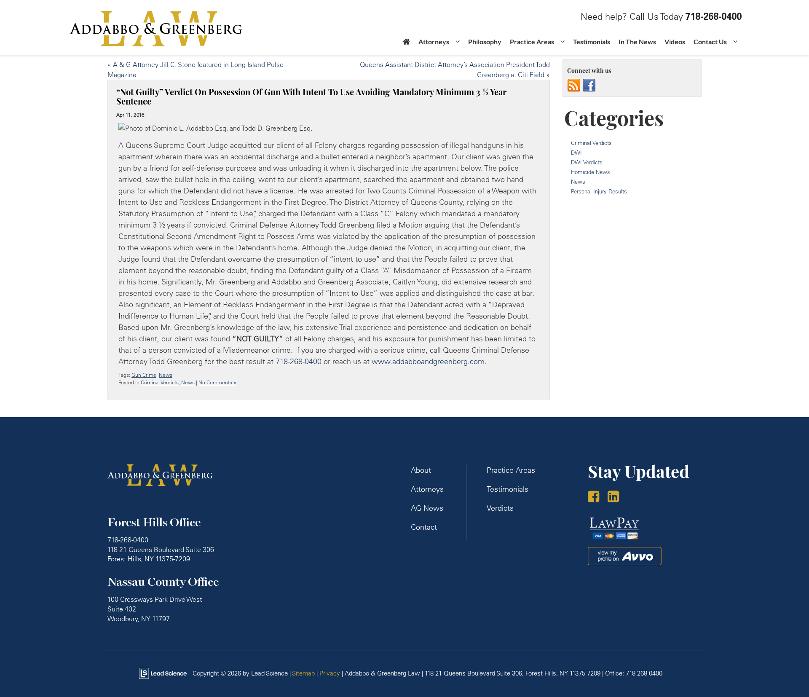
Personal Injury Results (599, 191)
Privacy (329, 673)
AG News (427, 508)
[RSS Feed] (574, 85)
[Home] (406, 44)
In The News (637, 42)
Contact (424, 527)
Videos (674, 42)
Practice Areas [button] (532, 42)
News (165, 375)
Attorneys (427, 489)
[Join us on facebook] (589, 85)
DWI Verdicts (587, 162)
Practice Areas (511, 470)
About (421, 470)
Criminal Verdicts (160, 382)
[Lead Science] (163, 673)
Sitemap (303, 673)
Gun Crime (143, 375)
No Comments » (217, 382)
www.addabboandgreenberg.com (428, 361)
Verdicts (500, 508)
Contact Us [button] (710, 42)
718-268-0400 (298, 361)
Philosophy (484, 42)
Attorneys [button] (433, 42)
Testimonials (591, 42)
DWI (576, 152)
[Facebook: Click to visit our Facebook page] (596, 497)
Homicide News (590, 172)
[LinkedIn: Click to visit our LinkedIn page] (616, 497)
